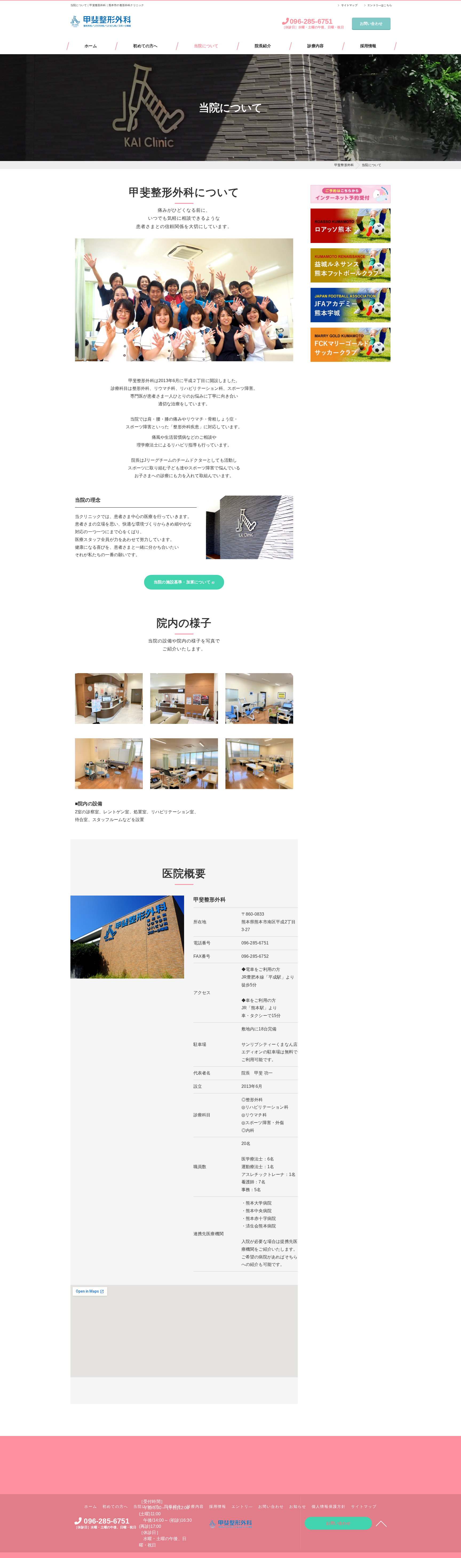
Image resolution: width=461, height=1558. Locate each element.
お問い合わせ (371, 23)
